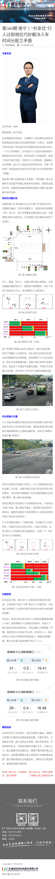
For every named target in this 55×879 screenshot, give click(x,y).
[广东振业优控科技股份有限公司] (14, 5)
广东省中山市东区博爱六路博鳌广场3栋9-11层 (24, 828)
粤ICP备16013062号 (11, 874)
